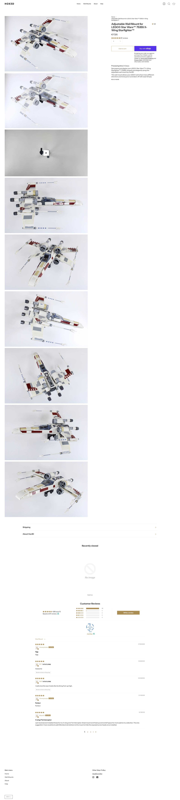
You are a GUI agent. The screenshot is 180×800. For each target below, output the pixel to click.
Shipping (26, 527)
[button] (116, 38)
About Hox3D (28, 534)
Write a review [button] (128, 613)
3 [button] (90, 732)
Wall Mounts (9, 777)
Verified (89, 634)
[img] (39, 644)
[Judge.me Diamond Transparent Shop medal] (90, 627)
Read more (115, 79)
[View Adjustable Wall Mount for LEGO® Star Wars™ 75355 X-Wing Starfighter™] (46, 153)
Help (6, 784)
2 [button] (87, 732)
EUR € (8, 796)
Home (113, 17)
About (7, 780)
